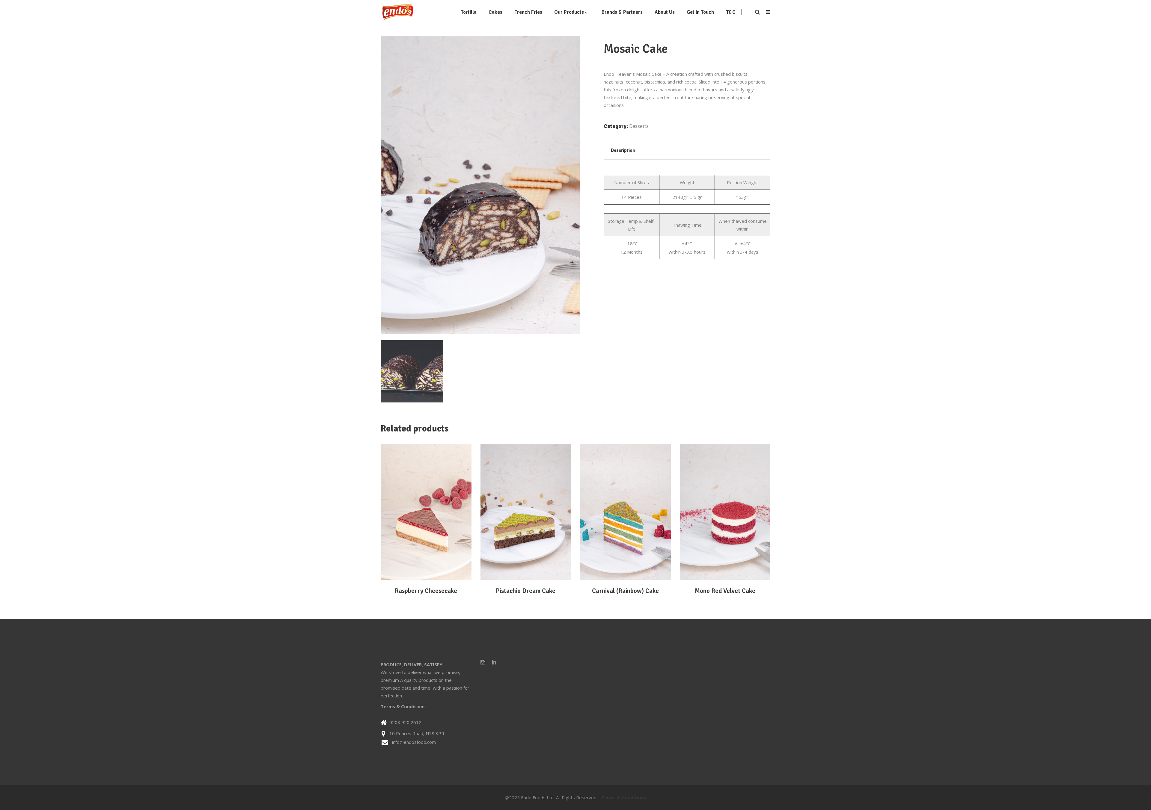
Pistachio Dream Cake (525, 591)
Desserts (639, 126)
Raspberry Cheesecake (426, 591)
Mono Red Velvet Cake (725, 591)
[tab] (687, 150)
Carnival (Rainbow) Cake (625, 591)
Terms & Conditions (403, 706)
